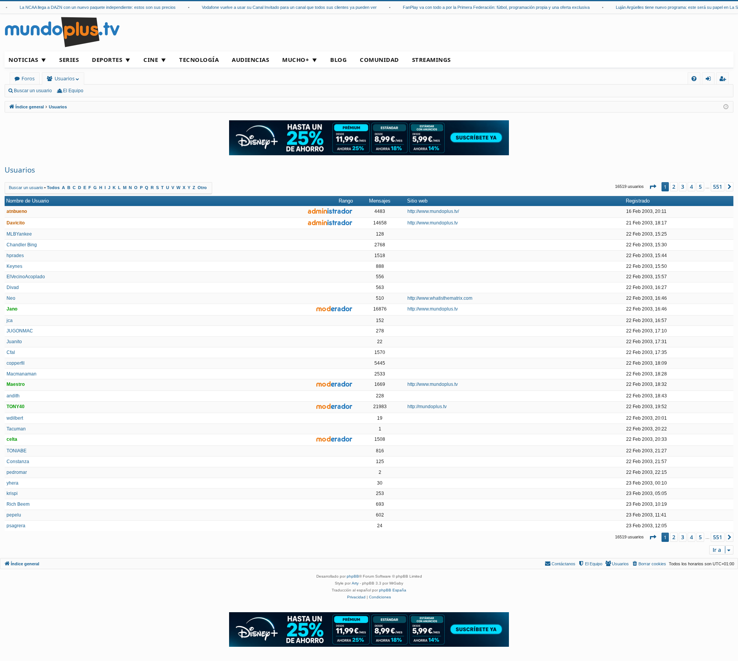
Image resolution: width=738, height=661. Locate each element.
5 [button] (700, 186)
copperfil (16, 363)
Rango (346, 201)
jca (10, 320)
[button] (652, 186)
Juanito (14, 341)
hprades (15, 255)
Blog (338, 59)
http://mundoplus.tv (427, 406)
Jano (12, 309)
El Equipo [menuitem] (73, 90)
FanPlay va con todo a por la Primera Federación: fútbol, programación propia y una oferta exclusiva (488, 7)
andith (13, 396)
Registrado (638, 201)
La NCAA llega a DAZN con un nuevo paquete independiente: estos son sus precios (90, 7)
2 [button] (673, 186)
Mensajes (380, 201)
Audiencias (250, 59)
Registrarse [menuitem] (724, 80)
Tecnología (199, 59)
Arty (355, 583)
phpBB (353, 576)
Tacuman (16, 429)
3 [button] (682, 186)
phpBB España (392, 590)
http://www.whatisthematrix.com (439, 298)
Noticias (23, 59)
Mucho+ (295, 59)
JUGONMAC (20, 331)
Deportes (107, 59)
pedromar (17, 472)
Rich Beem (18, 504)
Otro (202, 187)
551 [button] (717, 186)
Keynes (14, 266)
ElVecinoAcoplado (26, 276)
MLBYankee (19, 234)
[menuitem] (694, 79)
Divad (13, 287)
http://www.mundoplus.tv (432, 223)
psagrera (16, 525)
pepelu (14, 515)
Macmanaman (22, 374)
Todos (53, 187)
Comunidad (379, 59)
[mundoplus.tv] (62, 32)
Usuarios (65, 78)
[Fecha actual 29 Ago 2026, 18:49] (725, 107)
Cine (150, 59)
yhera (12, 483)
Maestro (16, 384)
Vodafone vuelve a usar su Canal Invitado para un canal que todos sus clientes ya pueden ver (281, 7)
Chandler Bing (22, 244)
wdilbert (15, 418)
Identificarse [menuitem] (709, 80)
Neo (11, 298)
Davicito (16, 223)
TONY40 (16, 406)
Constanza (18, 461)
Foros (28, 78)
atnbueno (17, 211)
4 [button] (691, 186)
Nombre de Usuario (27, 201)
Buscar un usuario (33, 90)
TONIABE (17, 450)
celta (12, 439)
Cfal (11, 352)
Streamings (431, 59)
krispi (12, 493)
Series (69, 59)
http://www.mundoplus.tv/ (433, 211)
